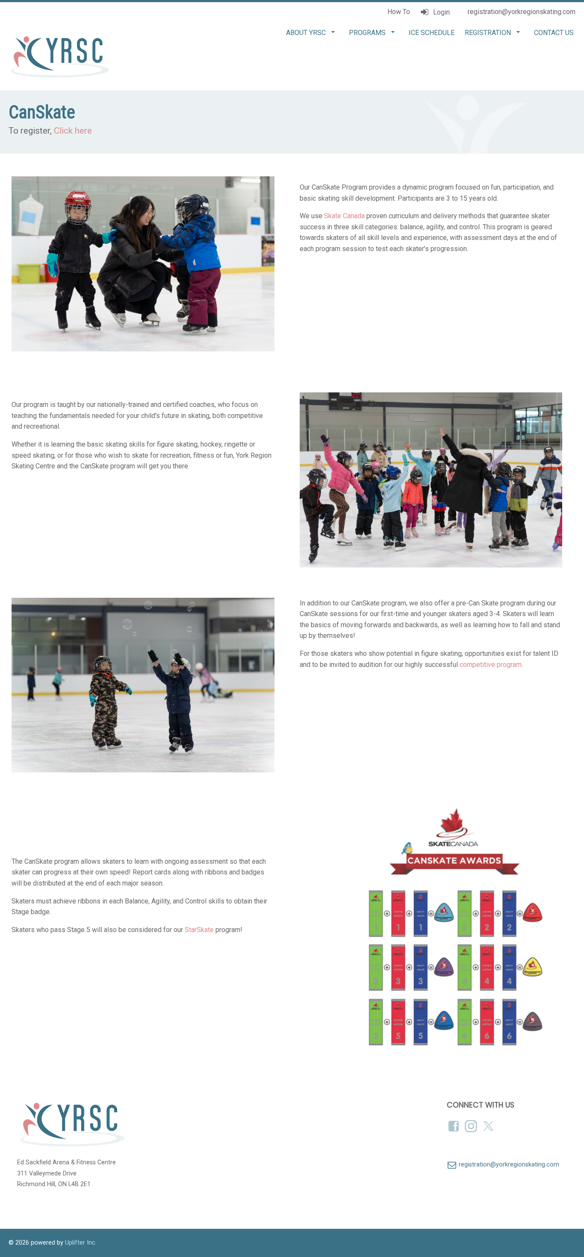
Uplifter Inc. (81, 1242)
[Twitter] (489, 1126)
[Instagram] (472, 1126)
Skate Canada (344, 216)
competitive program (491, 665)
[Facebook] (454, 1126)
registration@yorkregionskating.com (520, 12)
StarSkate (199, 930)
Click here (73, 131)
